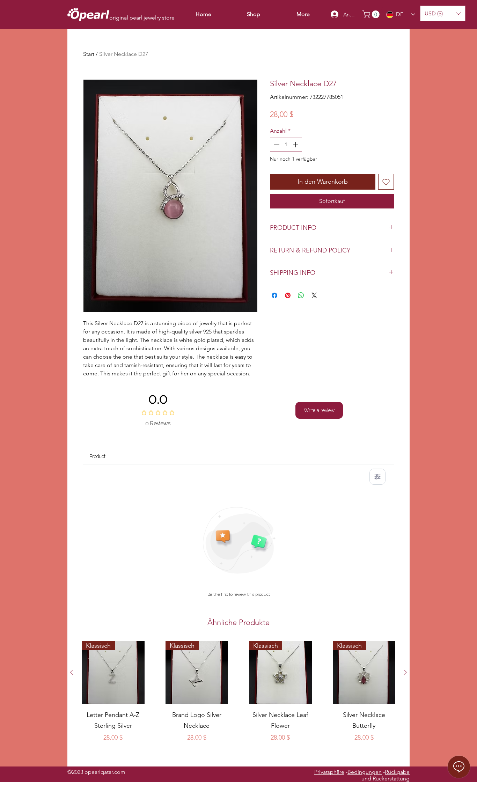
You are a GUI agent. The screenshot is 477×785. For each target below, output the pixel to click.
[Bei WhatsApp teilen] (301, 295)
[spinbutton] (286, 144)
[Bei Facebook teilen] (274, 295)
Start (88, 54)
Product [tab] (97, 456)
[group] (238, 701)
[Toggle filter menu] (377, 477)
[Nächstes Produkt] (405, 672)
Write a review (319, 410)
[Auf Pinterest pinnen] (288, 295)
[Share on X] (314, 295)
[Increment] (296, 144)
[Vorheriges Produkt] (71, 672)
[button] (371, 14)
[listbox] (442, 13)
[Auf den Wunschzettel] (386, 182)
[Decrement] (276, 144)
